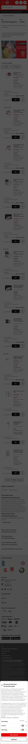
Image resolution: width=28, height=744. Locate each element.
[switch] (22, 725)
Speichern (14, 739)
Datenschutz (3, 717)
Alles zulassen (14, 735)
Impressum (9, 717)
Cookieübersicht (15, 717)
